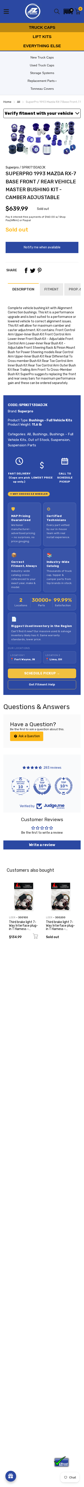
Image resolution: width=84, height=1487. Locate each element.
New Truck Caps (42, 57)
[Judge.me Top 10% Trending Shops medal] (64, 786)
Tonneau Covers (42, 88)
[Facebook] (26, 270)
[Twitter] (32, 270)
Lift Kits (42, 36)
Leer (12, 917)
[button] (68, 11)
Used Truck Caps (42, 65)
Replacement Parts (41, 81)
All (28, 434)
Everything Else (42, 46)
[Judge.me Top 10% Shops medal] (42, 786)
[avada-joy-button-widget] (10, 1476)
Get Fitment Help (42, 684)
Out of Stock (38, 440)
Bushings (40, 434)
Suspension (59, 440)
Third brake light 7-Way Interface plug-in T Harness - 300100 (23, 927)
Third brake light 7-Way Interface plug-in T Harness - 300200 (60, 927)
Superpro (12, 167)
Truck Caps (42, 27)
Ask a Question (29, 736)
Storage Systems (42, 73)
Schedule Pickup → (42, 673)
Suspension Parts (22, 445)
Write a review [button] (42, 845)
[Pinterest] (39, 270)
